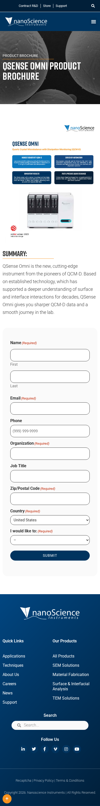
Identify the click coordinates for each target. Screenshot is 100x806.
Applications (14, 656)
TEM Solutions (66, 698)
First (14, 364)
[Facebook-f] (45, 749)
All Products (63, 656)
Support (61, 6)
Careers (9, 683)
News (8, 693)
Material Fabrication (71, 674)
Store (47, 6)
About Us (11, 674)
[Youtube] (77, 749)
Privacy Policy (44, 780)
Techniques (13, 665)
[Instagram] (66, 749)
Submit (50, 555)
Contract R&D (28, 6)
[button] (92, 6)
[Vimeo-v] (55, 749)
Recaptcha (23, 780)
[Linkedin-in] (23, 749)
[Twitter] (34, 749)
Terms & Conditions (70, 780)
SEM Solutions (66, 665)
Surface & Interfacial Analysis (71, 686)
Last (14, 386)
